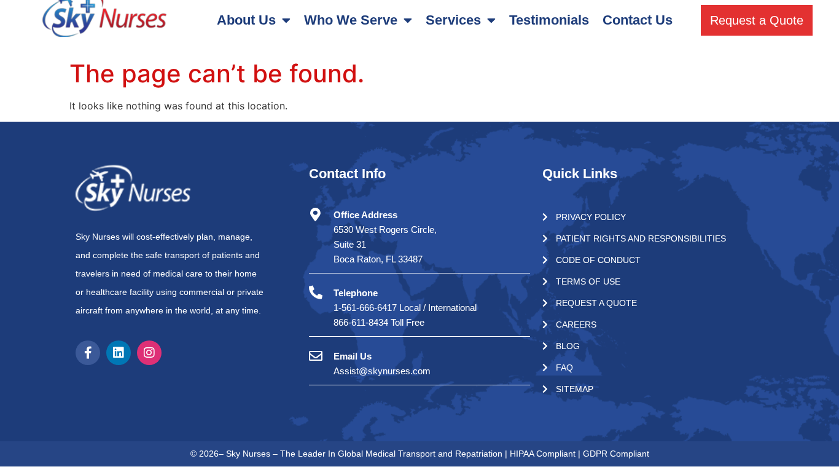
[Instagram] (149, 352)
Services (453, 20)
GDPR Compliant (616, 453)
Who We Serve (350, 20)
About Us (246, 20)
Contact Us (638, 20)
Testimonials (549, 20)
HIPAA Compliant (544, 453)
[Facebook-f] (88, 352)
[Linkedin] (118, 352)
